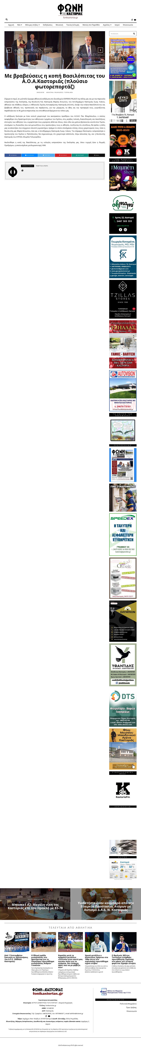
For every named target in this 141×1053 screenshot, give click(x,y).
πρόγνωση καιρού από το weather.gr (123, 879)
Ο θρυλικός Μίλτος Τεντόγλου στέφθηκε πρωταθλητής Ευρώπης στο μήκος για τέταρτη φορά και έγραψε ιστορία (124, 959)
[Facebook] (132, 20)
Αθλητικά (49, 92)
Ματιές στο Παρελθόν (91, 25)
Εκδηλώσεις (47, 25)
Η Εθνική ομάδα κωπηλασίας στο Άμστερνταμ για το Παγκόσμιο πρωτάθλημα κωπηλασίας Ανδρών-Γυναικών (42, 960)
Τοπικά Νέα (68, 92)
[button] (134, 33)
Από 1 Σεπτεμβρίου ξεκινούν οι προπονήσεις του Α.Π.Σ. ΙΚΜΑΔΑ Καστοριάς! (16, 958)
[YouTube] (135, 20)
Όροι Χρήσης (131, 1007)
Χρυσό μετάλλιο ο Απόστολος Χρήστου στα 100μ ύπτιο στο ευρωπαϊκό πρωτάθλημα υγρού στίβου (96, 959)
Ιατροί (117, 25)
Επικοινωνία (128, 25)
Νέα (18, 25)
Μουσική (59, 25)
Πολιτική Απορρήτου (128, 1004)
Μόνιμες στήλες (31, 25)
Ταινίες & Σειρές (72, 25)
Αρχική (11, 25)
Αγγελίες (106, 25)
